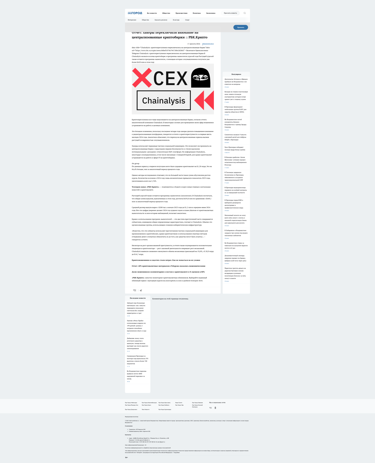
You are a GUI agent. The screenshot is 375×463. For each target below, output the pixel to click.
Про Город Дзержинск (131, 409)
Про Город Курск (146, 405)
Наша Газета (178, 402)
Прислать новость (230, 13)
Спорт (187, 20)
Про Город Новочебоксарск (149, 402)
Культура (176, 20)
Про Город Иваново (197, 402)
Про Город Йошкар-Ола (131, 405)
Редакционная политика (131, 416)
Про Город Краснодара (164, 409)
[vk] (135, 290)
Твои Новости (145, 409)
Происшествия (181, 13)
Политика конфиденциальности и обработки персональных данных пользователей (148, 448)
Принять (240, 27)
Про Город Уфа (179, 405)
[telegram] (141, 290)
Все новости (152, 13)
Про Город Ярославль (164, 402)
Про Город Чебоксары (131, 402)
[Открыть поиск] (245, 13)
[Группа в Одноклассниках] (215, 408)
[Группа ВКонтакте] (210, 408)
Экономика (210, 13)
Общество (166, 13)
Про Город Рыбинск (163, 405)
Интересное (132, 20)
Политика (197, 13)
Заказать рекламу (161, 20)
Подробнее (177, 452)
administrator (208, 44)
